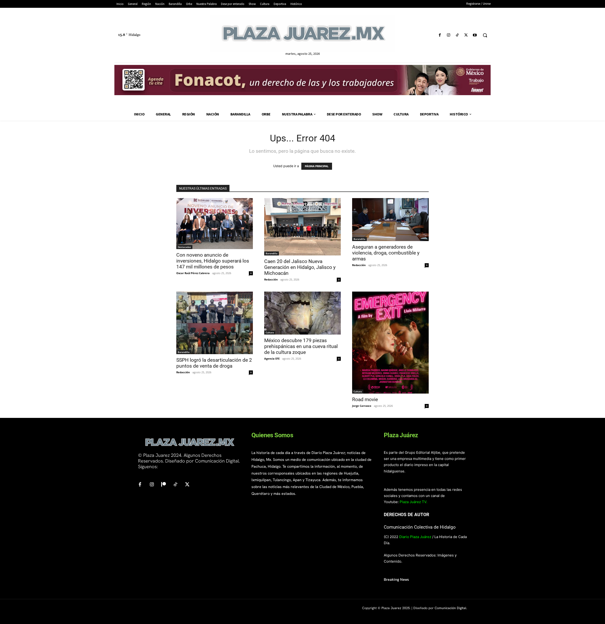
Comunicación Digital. (451, 608)
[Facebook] (439, 35)
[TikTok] (457, 35)
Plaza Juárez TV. (413, 502)
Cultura (270, 332)
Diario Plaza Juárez (415, 537)
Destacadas (184, 247)
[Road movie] (390, 343)
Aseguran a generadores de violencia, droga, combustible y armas (385, 253)
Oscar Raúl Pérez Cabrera (193, 273)
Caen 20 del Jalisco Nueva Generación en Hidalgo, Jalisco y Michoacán (300, 267)
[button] (485, 35)
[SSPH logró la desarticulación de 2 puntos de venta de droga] (214, 323)
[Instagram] (448, 35)
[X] (466, 35)
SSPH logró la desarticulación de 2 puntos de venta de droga (214, 363)
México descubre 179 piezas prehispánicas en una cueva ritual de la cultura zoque (301, 346)
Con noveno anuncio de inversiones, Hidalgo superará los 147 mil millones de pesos (212, 261)
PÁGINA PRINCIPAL (316, 166)
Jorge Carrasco (361, 406)
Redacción (271, 279)
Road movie (365, 399)
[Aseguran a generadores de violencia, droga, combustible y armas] (390, 219)
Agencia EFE (272, 358)
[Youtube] (475, 35)
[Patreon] (163, 484)
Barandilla (271, 253)
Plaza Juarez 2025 (395, 608)
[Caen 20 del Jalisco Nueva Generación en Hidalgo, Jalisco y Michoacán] (302, 226)
